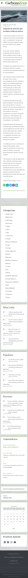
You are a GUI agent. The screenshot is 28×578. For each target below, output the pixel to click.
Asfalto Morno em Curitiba (15, 375)
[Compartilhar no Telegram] (7, 185)
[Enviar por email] (16, 185)
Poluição (7, 272)
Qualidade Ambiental (11, 275)
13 (17, 516)
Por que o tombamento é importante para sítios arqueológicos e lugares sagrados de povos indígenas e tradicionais (13, 403)
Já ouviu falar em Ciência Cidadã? (16, 359)
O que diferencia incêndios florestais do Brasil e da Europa (16, 411)
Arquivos (5, 495)
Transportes (8, 294)
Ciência (7, 229)
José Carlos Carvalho (7, 453)
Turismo (7, 297)
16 (4, 519)
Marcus (5, 463)
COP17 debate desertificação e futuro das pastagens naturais (15, 427)
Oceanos (7, 266)
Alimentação (9, 217)
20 (17, 519)
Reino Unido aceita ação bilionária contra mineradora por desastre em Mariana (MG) (13, 382)
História (7, 254)
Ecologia (7, 238)
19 (13, 519)
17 (7, 519)
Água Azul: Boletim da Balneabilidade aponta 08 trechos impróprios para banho (13, 341)
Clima (7, 232)
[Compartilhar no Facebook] (13, 185)
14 (20, 516)
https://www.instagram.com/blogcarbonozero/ (13, 489)
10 (7, 516)
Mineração (8, 257)
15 (23, 516)
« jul (14, 528)
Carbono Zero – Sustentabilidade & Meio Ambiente (14, 557)
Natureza (8, 263)
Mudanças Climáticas (11, 260)
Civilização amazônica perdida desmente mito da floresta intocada (16, 313)
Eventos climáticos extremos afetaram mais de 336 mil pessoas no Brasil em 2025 (13, 419)
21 (20, 519)
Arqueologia (8, 220)
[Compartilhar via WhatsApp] (4, 185)
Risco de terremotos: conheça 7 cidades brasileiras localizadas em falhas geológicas (13, 321)
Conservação (9, 235)
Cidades (7, 226)
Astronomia (8, 223)
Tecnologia (8, 291)
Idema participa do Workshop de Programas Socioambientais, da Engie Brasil (13, 367)
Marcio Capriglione (7, 473)
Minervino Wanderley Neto (9, 445)
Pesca (7, 269)
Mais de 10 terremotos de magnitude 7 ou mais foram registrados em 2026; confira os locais (12, 331)
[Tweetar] (10, 185)
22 (23, 519)
